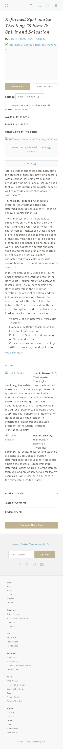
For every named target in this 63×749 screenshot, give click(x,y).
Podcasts (11, 657)
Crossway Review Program (19, 665)
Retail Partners (13, 614)
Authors (10, 599)
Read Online (12, 642)
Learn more (21, 109)
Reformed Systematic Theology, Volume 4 (31, 149)
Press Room (12, 661)
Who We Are (12, 681)
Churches (11, 622)
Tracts (9, 595)
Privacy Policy (13, 697)
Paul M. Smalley (36, 39)
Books (10, 587)
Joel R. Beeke (17, 39)
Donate (10, 603)
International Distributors (18, 618)
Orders (10, 721)
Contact (10, 712)
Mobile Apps (12, 646)
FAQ (9, 725)
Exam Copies (13, 669)
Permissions (12, 733)
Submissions (12, 729)
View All (31, 164)
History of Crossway (16, 685)
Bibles (9, 591)
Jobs (9, 693)
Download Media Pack (31, 525)
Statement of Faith (15, 689)
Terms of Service (14, 701)
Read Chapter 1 (14, 353)
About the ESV (13, 638)
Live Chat (11, 717)
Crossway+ (12, 626)
